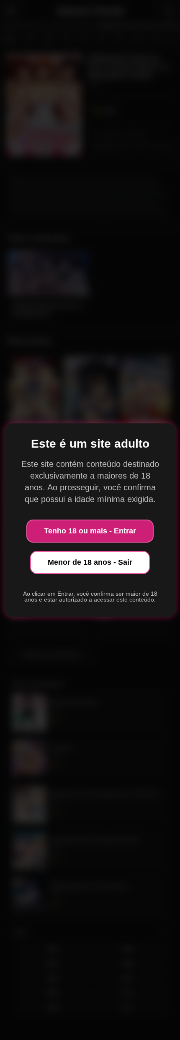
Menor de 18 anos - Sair (90, 562)
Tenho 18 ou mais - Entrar (90, 531)
